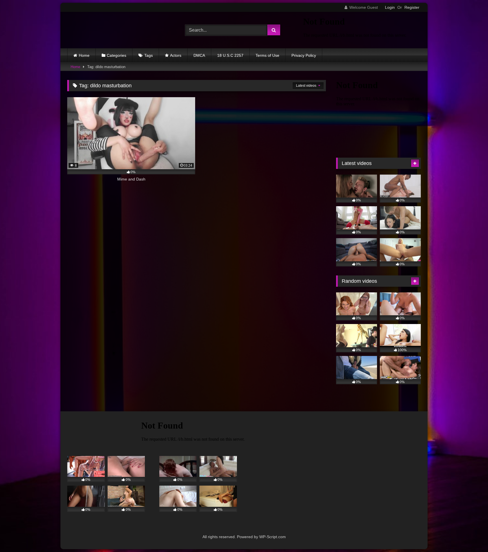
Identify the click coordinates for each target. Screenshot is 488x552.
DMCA (199, 55)
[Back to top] (470, 535)
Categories (116, 55)
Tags (148, 55)
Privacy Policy (303, 55)
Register (411, 7)
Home (84, 55)
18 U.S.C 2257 (230, 55)
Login (390, 7)
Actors (175, 55)
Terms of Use (267, 55)
